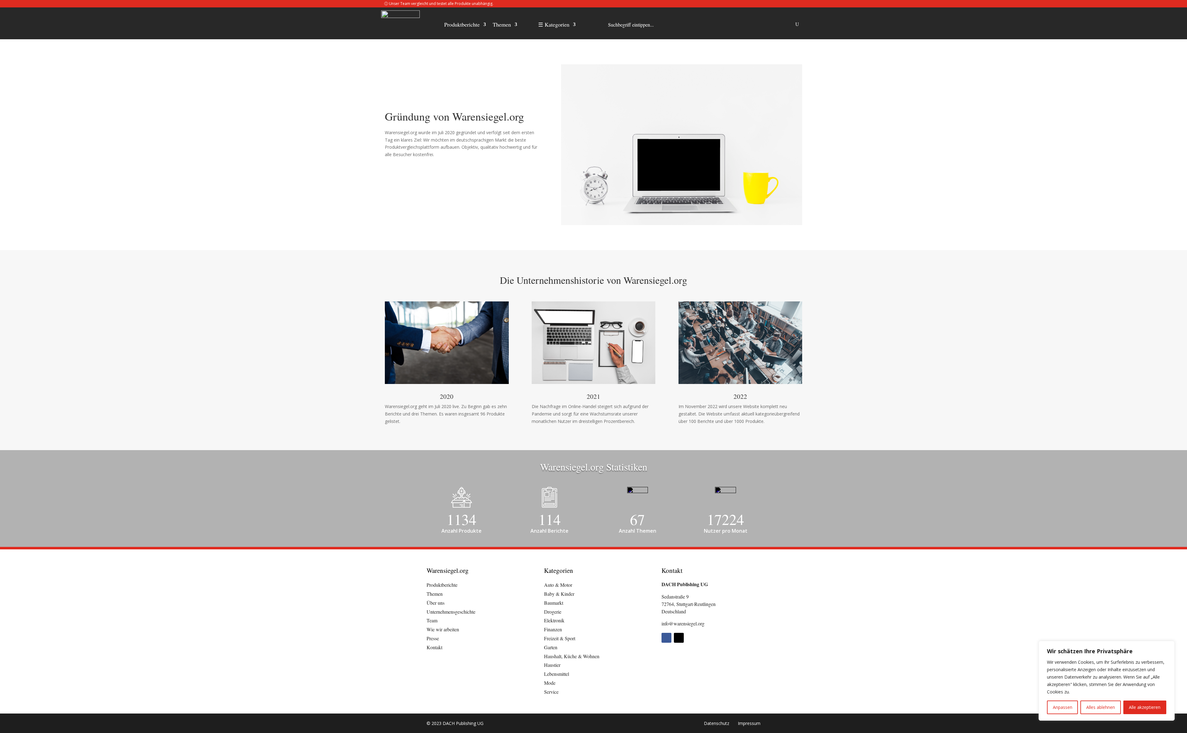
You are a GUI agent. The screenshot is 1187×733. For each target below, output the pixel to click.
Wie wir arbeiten (443, 629)
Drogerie (552, 611)
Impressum (749, 723)
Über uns (436, 602)
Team (432, 620)
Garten (550, 647)
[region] (1107, 681)
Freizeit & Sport (559, 638)
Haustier (552, 665)
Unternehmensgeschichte (451, 611)
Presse (433, 638)
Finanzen (553, 629)
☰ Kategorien (553, 25)
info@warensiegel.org (683, 623)
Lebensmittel (556, 674)
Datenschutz (716, 723)
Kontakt (434, 647)
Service (551, 691)
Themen (502, 25)
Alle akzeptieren (1144, 707)
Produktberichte (462, 25)
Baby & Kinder (559, 593)
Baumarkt (553, 602)
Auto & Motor (558, 585)
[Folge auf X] (679, 638)
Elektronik (554, 620)
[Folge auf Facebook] (666, 638)
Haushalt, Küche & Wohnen (571, 656)
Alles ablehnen (1100, 707)
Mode (549, 683)
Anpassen (1062, 707)
